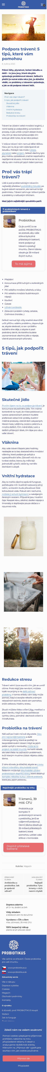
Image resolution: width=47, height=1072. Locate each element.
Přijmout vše (23, 1058)
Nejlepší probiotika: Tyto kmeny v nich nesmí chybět (34, 886)
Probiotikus (27, 220)
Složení (5, 1014)
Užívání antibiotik (13, 307)
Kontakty (6, 1000)
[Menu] (6, 5)
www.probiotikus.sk (17, 972)
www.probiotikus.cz (17, 967)
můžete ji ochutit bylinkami (15, 494)
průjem (20, 153)
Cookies (6, 989)
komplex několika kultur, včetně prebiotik (22, 776)
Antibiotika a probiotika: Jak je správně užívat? (12, 886)
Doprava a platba (10, 985)
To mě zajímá (23, 263)
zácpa (33, 150)
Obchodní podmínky (12, 996)
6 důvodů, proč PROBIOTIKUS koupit (20, 1010)
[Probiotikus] (9, 226)
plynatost (6, 153)
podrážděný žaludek (31, 186)
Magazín (27, 866)
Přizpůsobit (23, 1065)
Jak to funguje (9, 1017)
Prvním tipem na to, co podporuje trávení (22, 405)
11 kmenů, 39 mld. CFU (28, 800)
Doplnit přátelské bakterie (18, 847)
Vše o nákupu (8, 982)
